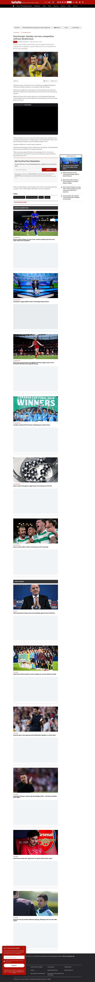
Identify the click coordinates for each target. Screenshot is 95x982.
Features (56, 6)
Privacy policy (51, 967)
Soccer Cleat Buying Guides (24, 6)
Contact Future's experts (37, 967)
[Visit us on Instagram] (60, 2)
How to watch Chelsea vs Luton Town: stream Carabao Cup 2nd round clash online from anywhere (72, 189)
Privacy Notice (18, 175)
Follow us (47, 81)
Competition (16, 32)
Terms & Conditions (13, 972)
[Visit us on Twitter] (55, 2)
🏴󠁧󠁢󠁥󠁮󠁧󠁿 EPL (66, 27)
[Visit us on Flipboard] (63, 2)
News (44, 6)
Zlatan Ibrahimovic (19, 197)
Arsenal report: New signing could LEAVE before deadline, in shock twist (71, 197)
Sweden (47, 197)
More (74, 6)
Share (17, 81)
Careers (32, 970)
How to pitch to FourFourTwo (38, 973)
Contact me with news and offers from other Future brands (14, 961)
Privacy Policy (19, 971)
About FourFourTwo (52, 970)
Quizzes (63, 6)
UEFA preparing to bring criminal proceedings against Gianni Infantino (71, 174)
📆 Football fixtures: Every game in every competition (36, 27)
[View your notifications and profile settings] (79, 2)
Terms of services (32, 173)
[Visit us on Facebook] (53, 2)
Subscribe (69, 2)
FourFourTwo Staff (23, 41)
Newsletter (37, 6)
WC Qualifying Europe (26, 32)
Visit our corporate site (68, 956)
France (41, 197)
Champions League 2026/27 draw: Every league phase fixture (71, 167)
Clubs (69, 6)
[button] (82, 2)
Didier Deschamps (32, 197)
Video (49, 6)
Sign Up (14, 965)
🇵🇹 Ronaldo (57, 27)
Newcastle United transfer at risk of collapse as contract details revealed (71, 181)
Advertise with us (68, 970)
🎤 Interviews (75, 27)
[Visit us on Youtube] (58, 2)
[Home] (13, 6)
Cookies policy (67, 967)
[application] (35, 119)
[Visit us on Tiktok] (65, 2)
